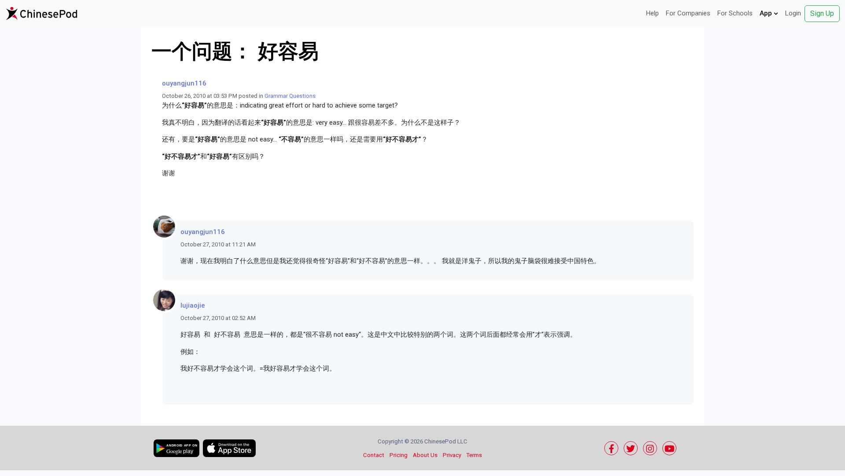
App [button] (767, 13)
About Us (425, 455)
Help (652, 13)
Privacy (452, 455)
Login (793, 13)
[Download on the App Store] (229, 448)
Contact (373, 455)
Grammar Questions (290, 96)
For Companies (688, 13)
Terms (474, 455)
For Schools (735, 13)
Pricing (398, 455)
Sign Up (822, 13)
